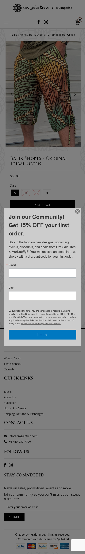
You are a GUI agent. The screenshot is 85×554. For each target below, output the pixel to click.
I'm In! (42, 334)
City (11, 287)
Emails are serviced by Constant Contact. (41, 323)
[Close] (77, 211)
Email (12, 265)
